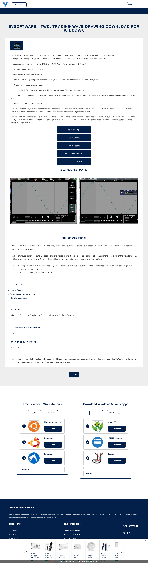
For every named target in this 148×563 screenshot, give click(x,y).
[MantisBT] (98, 426)
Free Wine (52, 413)
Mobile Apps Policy (72, 535)
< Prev (74, 374)
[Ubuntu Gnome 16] (34, 426)
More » (25, 469)
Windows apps (115, 413)
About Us (13, 535)
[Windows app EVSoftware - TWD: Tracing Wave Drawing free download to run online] (16, 45)
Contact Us (13, 539)
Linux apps (96, 413)
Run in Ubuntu (74, 138)
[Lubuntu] (34, 458)
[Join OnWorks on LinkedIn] (124, 532)
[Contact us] (128, 532)
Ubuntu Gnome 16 (52, 422)
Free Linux (35, 413)
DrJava (111, 454)
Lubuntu (48, 454)
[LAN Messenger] (98, 442)
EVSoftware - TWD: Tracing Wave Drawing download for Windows (74, 28)
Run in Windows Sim (74, 153)
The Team (13, 531)
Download (117, 429)
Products (17, 5)
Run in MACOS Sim (74, 161)
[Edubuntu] (34, 442)
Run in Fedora (74, 146)
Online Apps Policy (72, 531)
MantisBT (112, 422)
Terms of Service (71, 539)
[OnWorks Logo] (5, 4)
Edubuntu (48, 438)
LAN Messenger (115, 438)
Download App (74, 130)
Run (53, 429)
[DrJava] (98, 458)
